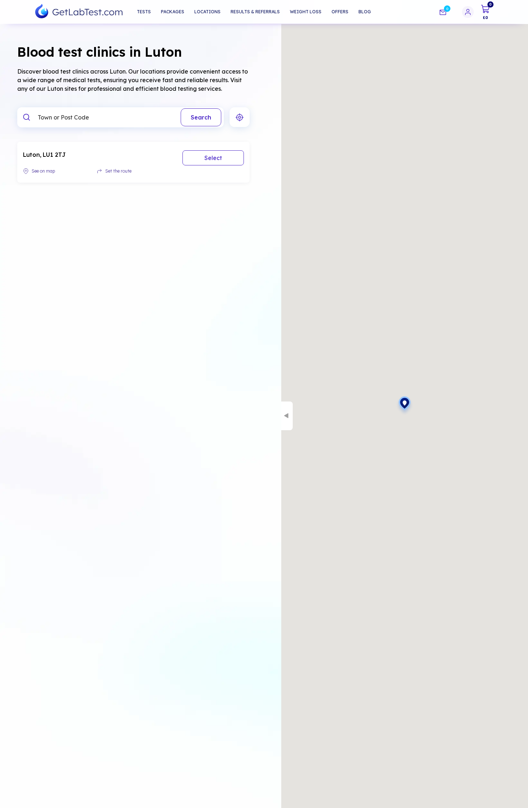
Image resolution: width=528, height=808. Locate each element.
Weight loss (305, 11)
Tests (144, 11)
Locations (207, 11)
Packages (172, 11)
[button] (404, 406)
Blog (364, 11)
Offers (340, 11)
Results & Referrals (255, 11)
